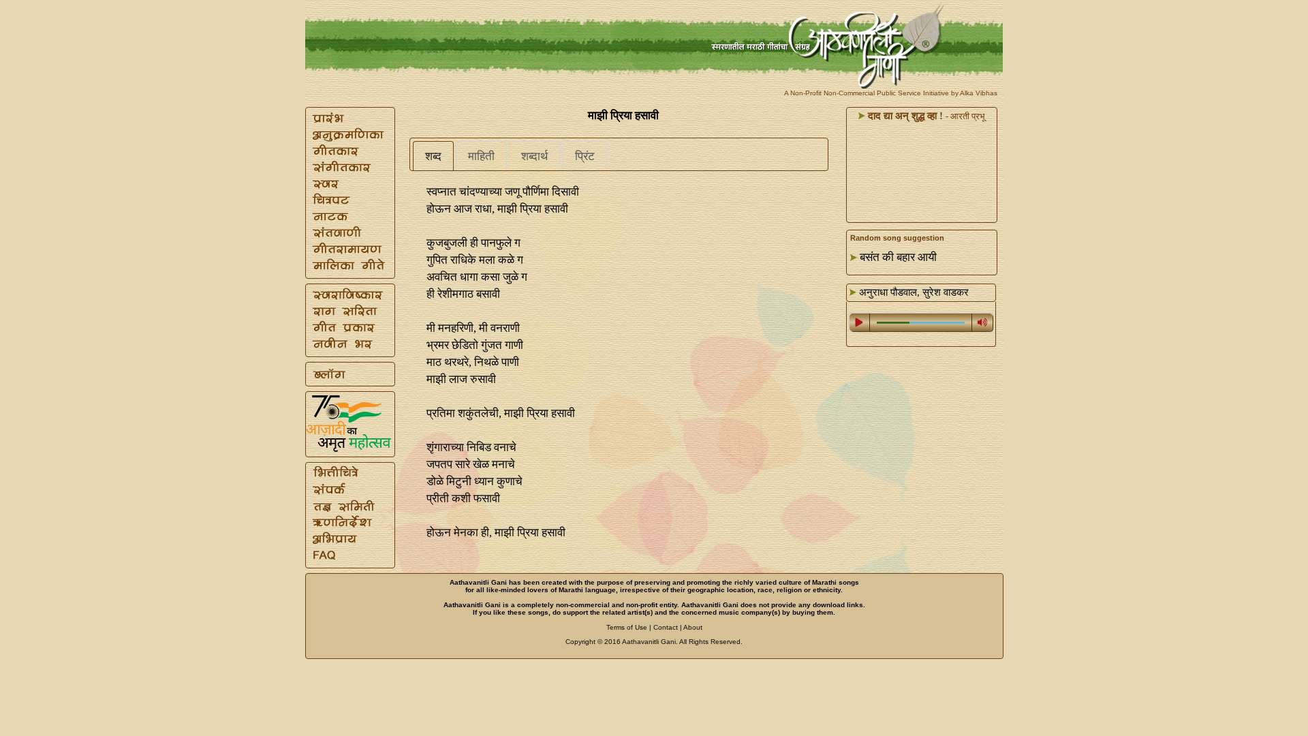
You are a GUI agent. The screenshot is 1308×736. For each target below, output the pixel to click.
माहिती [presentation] (481, 156)
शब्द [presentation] (433, 156)
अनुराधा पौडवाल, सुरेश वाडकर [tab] (912, 292)
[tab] (433, 156)
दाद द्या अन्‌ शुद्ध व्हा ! (904, 115)
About (692, 627)
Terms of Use (626, 627)
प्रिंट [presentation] (585, 156)
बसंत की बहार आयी (898, 257)
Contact (665, 627)
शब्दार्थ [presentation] (534, 156)
